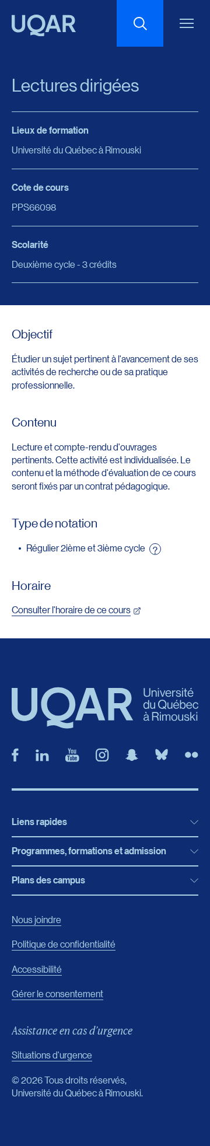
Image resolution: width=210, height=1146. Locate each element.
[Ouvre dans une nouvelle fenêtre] (15, 755)
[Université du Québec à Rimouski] (44, 25)
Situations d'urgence (52, 1055)
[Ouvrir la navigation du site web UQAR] (186, 23)
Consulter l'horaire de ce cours (71, 609)
